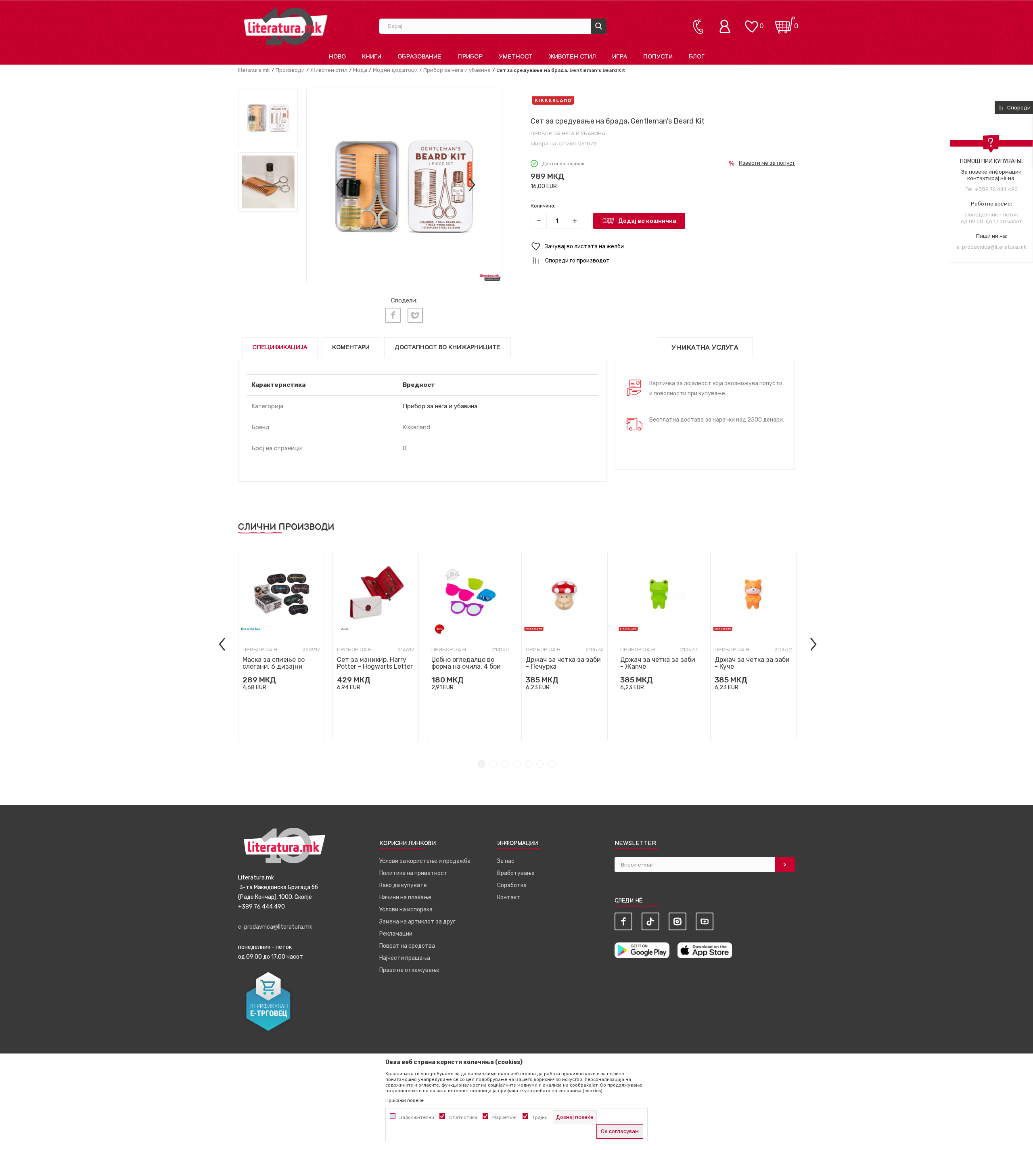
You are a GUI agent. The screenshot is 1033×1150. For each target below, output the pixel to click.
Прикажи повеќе (404, 1100)
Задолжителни (416, 1117)
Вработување (516, 873)
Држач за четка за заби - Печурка (563, 663)
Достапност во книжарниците (447, 347)
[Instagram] (677, 921)
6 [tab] (540, 764)
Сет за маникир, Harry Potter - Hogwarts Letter (375, 663)
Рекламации (395, 933)
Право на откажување (409, 970)
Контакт (508, 897)
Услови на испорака (406, 909)
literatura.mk (254, 70)
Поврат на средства (407, 945)
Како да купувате (403, 885)
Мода (360, 70)
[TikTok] (650, 921)
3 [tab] (505, 764)
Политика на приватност (413, 873)
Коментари (351, 347)
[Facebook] (393, 315)
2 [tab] (493, 764)
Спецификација (280, 347)
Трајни (540, 1117)
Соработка (512, 885)
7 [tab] (552, 764)
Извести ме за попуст (767, 163)
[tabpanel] (281, 646)
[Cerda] (345, 629)
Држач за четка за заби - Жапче (657, 663)
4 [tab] (517, 764)
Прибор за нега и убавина (457, 70)
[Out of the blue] (250, 629)
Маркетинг (504, 1117)
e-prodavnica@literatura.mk (991, 247)
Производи (290, 70)
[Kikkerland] (553, 100)
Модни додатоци (395, 70)
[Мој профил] (726, 26)
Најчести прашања (404, 958)
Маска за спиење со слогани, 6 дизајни (274, 663)
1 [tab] (481, 764)
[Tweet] (415, 315)
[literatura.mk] (285, 26)
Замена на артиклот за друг (417, 921)
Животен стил (328, 70)
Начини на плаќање (405, 897)
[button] (663, 246)
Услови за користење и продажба (424, 861)
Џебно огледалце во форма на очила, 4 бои (466, 663)
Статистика (463, 1117)
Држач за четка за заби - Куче (752, 663)
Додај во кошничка (647, 221)
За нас (505, 861)
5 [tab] (528, 764)
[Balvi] (439, 629)
